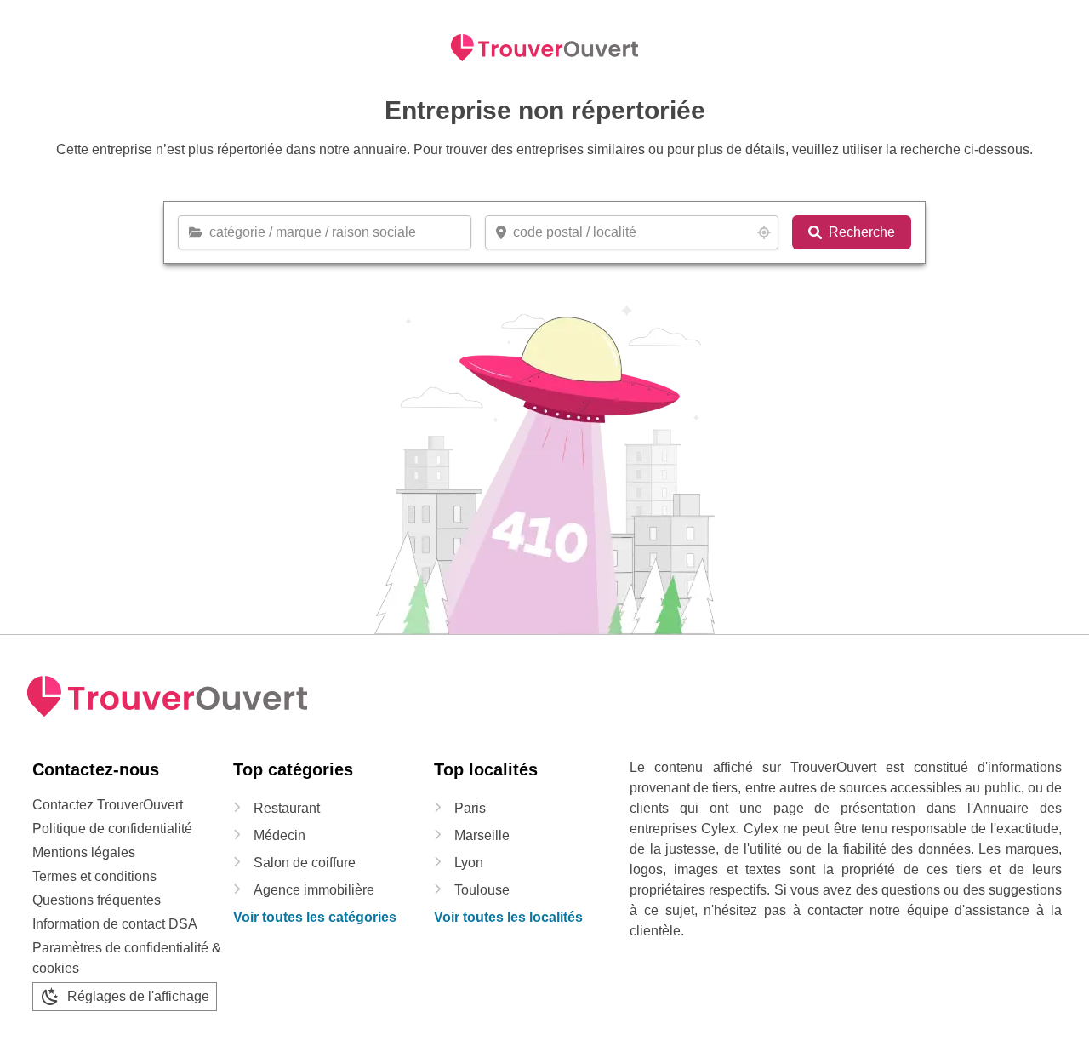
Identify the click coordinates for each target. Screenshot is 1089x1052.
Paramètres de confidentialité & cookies (126, 958)
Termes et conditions (94, 876)
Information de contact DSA (114, 924)
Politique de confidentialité (112, 828)
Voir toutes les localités (508, 917)
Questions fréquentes (96, 900)
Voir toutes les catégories (314, 917)
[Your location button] (764, 232)
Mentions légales (83, 852)
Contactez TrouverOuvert (107, 805)
